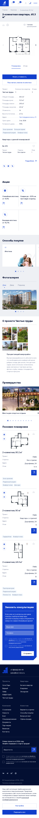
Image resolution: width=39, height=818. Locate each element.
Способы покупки (26, 713)
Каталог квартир (26, 685)
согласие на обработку (28, 756)
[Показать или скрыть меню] (35, 3)
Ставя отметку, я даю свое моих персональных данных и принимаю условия (21, 641)
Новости (5, 713)
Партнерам (6, 725)
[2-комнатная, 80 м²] (19, 499)
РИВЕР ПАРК (6, 695)
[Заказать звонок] (30, 3)
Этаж (25, 66)
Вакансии (5, 728)
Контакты (6, 732)
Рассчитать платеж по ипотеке (19, 82)
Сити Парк (6, 685)
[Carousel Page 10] (31, 420)
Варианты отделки (27, 710)
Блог (4, 716)
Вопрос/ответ (25, 716)
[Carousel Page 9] (28, 420)
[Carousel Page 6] (20, 420)
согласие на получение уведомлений (20, 646)
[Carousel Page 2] (18, 271)
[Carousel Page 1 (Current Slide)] (15, 271)
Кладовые (24, 688)
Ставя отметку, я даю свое (20, 646)
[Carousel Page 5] (18, 420)
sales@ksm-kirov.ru (17, 673)
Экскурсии (24, 692)
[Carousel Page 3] (20, 271)
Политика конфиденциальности (12, 783)
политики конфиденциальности (17, 642)
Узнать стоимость (19, 77)
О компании (6, 710)
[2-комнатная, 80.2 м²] (19, 441)
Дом (4, 285)
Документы (6, 722)
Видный (5, 688)
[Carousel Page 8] (26, 420)
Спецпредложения (9, 719)
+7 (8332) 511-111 (17, 670)
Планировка (16, 66)
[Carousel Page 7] (23, 420)
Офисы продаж (25, 719)
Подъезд (21, 285)
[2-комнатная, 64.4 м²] (19, 550)
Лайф (4, 692)
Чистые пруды (7, 698)
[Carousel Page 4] (23, 271)
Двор (12, 285)
